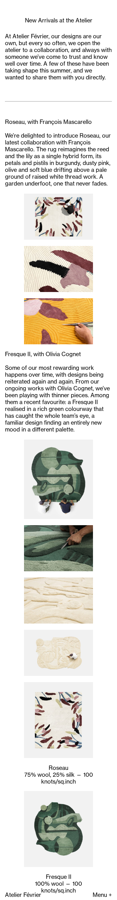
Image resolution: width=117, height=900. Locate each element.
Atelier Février (23, 894)
